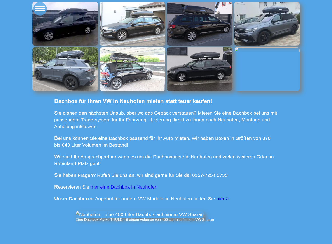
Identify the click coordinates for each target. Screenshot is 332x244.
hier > (222, 198)
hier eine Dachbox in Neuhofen (124, 186)
